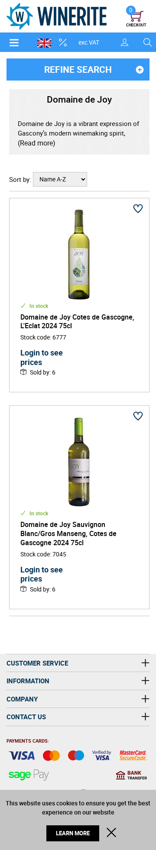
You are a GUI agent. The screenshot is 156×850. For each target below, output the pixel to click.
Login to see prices (41, 357)
